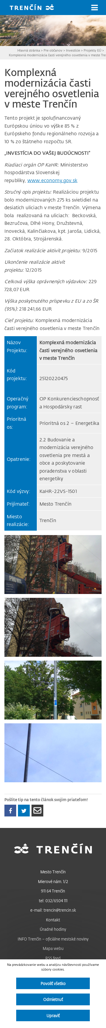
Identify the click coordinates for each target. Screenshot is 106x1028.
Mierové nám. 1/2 (53, 881)
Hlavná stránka (28, 50)
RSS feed (53, 958)
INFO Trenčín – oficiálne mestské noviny (53, 938)
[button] (94, 7)
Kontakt (53, 919)
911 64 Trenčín (53, 890)
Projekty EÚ (92, 50)
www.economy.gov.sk (52, 180)
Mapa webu (53, 948)
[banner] (36, 7)
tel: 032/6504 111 (53, 900)
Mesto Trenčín (53, 871)
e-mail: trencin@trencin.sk (53, 910)
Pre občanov (53, 50)
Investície (73, 50)
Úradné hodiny (53, 929)
